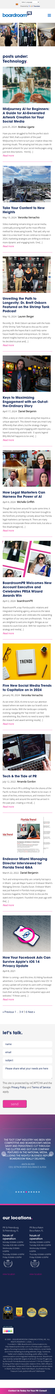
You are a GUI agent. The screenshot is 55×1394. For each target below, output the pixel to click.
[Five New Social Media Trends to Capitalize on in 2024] (27, 661)
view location (9, 1274)
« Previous (8, 1012)
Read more (8, 155)
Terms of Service (41, 1087)
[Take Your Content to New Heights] (27, 184)
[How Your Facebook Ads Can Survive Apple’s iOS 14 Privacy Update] (27, 933)
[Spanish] (17, 4)
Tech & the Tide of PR (20, 776)
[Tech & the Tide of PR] (27, 752)
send (14, 1104)
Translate (37, 6)
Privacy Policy (18, 1087)
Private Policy (39, 1342)
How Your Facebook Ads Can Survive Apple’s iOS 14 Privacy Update (26, 962)
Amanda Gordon (26, 781)
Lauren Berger (26, 316)
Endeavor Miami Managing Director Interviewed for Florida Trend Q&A (25, 863)
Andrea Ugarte (26, 127)
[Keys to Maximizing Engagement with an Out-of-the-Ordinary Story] (27, 373)
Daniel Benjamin (27, 411)
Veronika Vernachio (29, 217)
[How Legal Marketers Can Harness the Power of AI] (27, 468)
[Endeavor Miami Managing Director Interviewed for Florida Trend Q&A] (27, 835)
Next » (31, 1012)
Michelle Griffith (25, 502)
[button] (16, 1192)
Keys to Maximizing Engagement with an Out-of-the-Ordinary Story (25, 402)
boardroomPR (25, 601)
